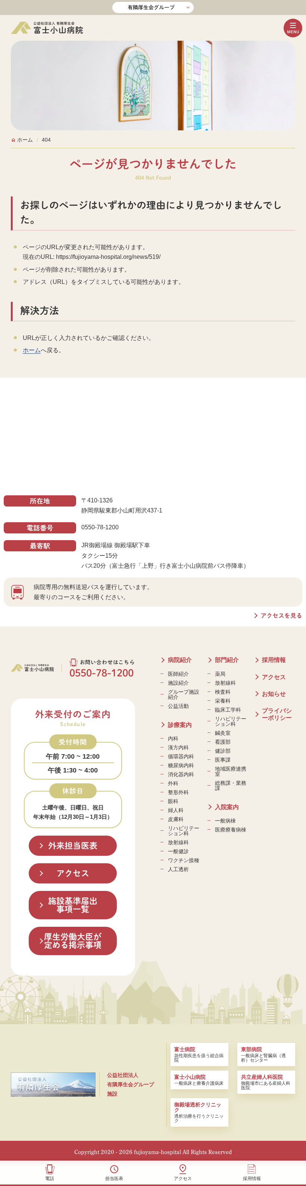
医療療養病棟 (230, 829)
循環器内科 (181, 756)
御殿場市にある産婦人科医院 (265, 1082)
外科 (173, 783)
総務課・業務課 (230, 785)
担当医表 (114, 1178)
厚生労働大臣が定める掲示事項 (73, 941)
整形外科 (178, 792)
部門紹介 (227, 660)
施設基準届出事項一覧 (72, 905)
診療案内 (180, 725)
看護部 (223, 741)
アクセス (183, 1178)
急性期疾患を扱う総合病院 (199, 1054)
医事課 (223, 759)
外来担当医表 (72, 846)
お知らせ (274, 694)
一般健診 (178, 851)
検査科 (223, 691)
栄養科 (223, 700)
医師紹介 (178, 673)
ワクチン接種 (183, 860)
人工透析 (178, 869)
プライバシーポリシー (277, 714)
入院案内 (227, 807)
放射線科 (178, 842)
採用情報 (252, 1178)
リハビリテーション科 (183, 831)
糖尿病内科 (181, 765)
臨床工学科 (228, 709)
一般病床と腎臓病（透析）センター (263, 1054)
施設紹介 (178, 682)
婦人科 (176, 810)
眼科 (173, 801)
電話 (49, 1178)
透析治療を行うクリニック (199, 1112)
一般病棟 (225, 820)
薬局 (220, 673)
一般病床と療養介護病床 (199, 1080)
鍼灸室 (223, 733)
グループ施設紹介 (183, 694)
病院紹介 (180, 660)
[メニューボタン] (293, 28)
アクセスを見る (281, 616)
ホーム (32, 350)
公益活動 (178, 706)
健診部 (223, 750)
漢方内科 (178, 747)
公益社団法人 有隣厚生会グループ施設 (130, 1084)
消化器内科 (181, 774)
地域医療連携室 (230, 771)
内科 (173, 738)
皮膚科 (176, 819)
